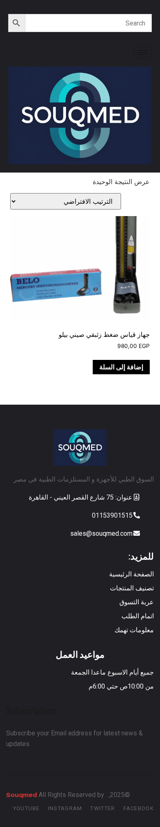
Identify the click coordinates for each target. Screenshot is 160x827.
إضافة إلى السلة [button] (121, 367)
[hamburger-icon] (142, 52)
